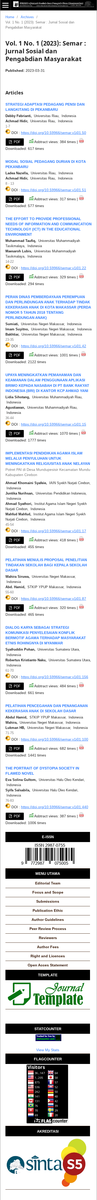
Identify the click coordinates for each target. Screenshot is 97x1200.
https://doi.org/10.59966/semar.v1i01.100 (54, 739)
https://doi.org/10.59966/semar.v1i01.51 (53, 190)
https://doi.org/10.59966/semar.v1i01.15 (53, 424)
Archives (27, 17)
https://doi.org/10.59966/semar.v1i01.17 (53, 531)
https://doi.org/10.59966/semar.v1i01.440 (54, 807)
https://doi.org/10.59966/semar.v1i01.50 (53, 133)
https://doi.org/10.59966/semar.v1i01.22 (53, 268)
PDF (16, 142)
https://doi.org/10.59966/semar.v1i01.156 (54, 677)
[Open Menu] (5, 5)
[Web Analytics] (48, 1040)
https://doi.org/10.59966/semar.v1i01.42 (53, 346)
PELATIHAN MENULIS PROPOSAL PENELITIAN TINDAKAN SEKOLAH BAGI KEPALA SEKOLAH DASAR (46, 565)
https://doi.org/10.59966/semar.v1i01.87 (53, 598)
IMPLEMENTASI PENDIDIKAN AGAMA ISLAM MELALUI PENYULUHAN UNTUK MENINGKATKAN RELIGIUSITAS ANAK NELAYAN (47, 464)
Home (9, 17)
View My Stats (47, 1050)
